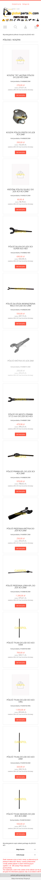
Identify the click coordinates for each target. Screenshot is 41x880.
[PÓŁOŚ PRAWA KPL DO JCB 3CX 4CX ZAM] (20, 456)
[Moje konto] (26, 27)
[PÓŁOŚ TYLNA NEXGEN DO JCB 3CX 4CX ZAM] (20, 799)
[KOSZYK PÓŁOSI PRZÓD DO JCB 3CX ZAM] (20, 117)
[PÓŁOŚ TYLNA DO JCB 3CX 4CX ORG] (20, 684)
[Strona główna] (20, 13)
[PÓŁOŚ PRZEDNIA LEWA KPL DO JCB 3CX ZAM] (20, 570)
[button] (5, 27)
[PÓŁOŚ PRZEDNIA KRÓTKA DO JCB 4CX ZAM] (20, 513)
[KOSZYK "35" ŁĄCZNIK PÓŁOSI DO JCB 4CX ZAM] (20, 60)
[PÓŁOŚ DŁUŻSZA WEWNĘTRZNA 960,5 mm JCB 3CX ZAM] (20, 288)
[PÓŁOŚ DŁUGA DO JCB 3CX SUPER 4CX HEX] (20, 231)
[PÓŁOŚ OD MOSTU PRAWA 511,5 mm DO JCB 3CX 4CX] (20, 399)
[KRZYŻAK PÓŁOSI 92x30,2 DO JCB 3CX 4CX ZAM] (20, 174)
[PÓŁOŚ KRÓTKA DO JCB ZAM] (20, 345)
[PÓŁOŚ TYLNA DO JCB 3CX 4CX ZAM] (20, 741)
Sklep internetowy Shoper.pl (20, 878)
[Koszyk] (36, 27)
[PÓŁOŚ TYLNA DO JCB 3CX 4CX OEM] (20, 627)
